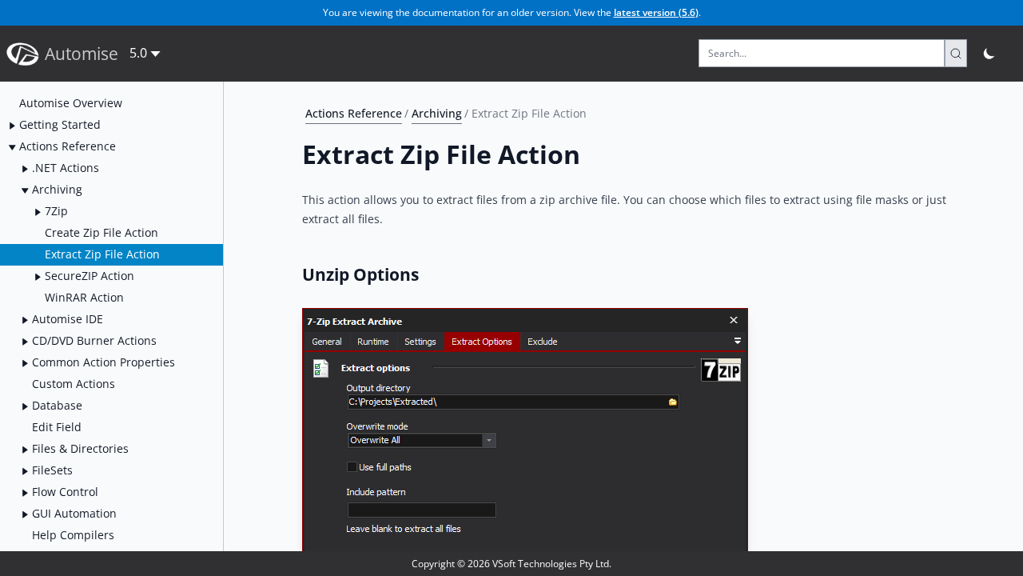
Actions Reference (353, 113)
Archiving (437, 113)
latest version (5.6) (656, 12)
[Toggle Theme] (990, 53)
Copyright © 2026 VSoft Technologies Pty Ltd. (511, 563)
